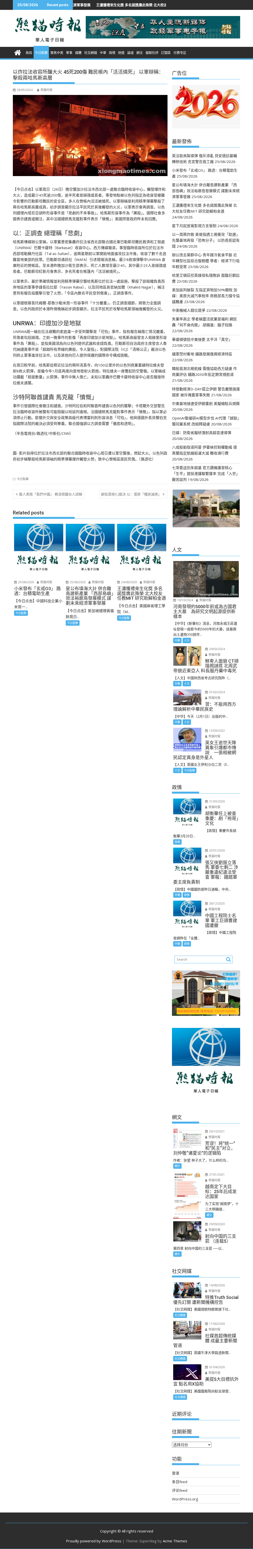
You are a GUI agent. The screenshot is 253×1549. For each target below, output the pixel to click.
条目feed (179, 1481)
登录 (175, 1473)
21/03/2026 (216, 801)
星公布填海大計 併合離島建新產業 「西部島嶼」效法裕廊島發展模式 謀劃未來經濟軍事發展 (206, 190)
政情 (112, 53)
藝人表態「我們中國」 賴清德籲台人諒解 (50, 494)
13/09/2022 (216, 731)
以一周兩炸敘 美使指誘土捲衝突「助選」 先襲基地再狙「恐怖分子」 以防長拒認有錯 (206, 240)
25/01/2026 (216, 850)
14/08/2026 (216, 1285)
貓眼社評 (152, 53)
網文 (139, 53)
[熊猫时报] (17, 52)
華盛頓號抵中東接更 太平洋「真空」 (202, 339)
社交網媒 (90, 53)
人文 (187, 640)
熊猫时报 (46, 90)
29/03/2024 (216, 649)
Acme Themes (175, 1540)
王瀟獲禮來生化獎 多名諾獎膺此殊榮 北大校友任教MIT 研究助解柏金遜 (103, 4)
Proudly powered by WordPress (93, 1540)
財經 (121, 53)
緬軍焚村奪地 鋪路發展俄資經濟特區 (202, 353)
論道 (130, 53)
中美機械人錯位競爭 (188, 310)
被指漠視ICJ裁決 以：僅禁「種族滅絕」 (131, 494)
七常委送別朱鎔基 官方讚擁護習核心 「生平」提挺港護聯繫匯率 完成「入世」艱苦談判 (206, 473)
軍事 (69, 53)
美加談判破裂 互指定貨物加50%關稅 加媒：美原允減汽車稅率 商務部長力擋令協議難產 (206, 295)
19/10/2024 (184, 600)
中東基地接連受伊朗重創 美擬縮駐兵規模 (206, 403)
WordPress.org (185, 1498)
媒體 (78, 53)
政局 (29, 53)
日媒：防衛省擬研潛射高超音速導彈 (201, 432)
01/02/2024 (216, 692)
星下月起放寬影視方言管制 (194, 225)
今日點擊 (41, 53)
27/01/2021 (216, 1174)
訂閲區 (166, 53)
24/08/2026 (128, 582)
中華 (103, 53)
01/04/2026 (216, 1367)
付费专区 (179, 53)
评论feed (179, 1490)
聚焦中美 (56, 53)
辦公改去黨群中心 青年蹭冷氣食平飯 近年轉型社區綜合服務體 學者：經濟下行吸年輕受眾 (206, 260)
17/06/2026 (216, 1324)
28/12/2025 (216, 903)
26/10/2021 (216, 1131)
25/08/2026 (25, 582)
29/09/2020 (216, 1224)
